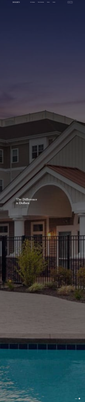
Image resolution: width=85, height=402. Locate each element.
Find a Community (41, 2)
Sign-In (69, 2)
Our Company (32, 2)
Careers (48, 2)
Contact (54, 2)
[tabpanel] (42, 201)
